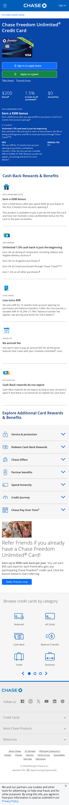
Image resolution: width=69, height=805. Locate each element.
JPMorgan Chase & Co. (49, 751)
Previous (22, 673)
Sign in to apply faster (37, 65)
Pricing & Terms (24, 80)
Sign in (64, 5)
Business (50, 664)
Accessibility (59, 755)
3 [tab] (40, 673)
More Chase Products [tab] (36, 728)
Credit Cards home (14, 15)
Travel (20, 664)
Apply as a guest (39, 74)
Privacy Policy (10, 801)
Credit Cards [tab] (36, 717)
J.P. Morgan (30, 751)
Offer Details (8, 80)
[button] (66, 786)
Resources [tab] (36, 739)
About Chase (15, 751)
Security (30, 755)
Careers (7, 755)
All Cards (50, 624)
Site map (27, 758)
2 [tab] (35, 673)
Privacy (18, 755)
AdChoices (41, 758)
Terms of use (44, 755)
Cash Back (19, 644)
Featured (19, 624)
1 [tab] (29, 673)
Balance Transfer (50, 644)
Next (46, 673)
